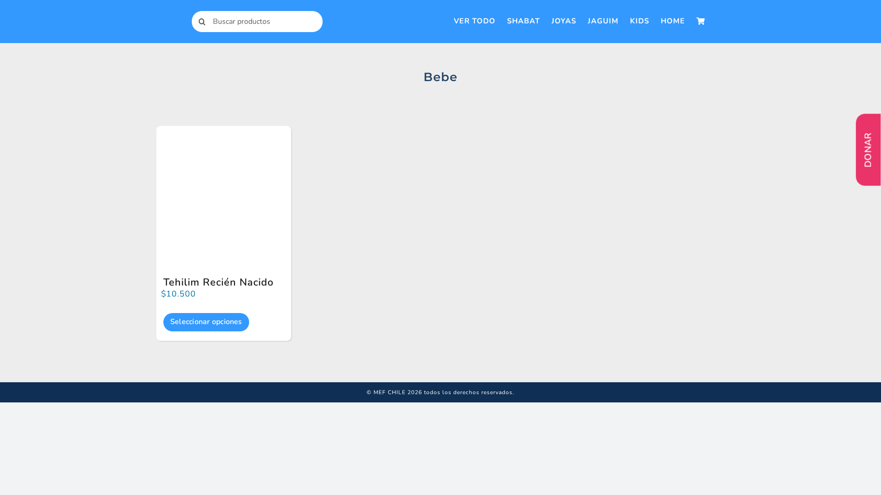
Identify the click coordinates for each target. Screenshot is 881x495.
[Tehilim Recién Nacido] (223, 144)
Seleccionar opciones (206, 322)
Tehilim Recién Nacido (218, 282)
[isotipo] (163, 13)
